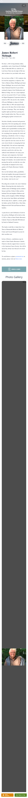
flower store (19, 259)
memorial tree (20, 256)
